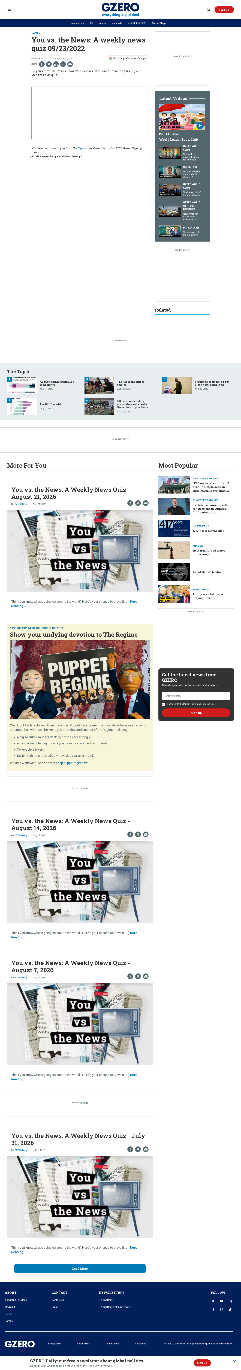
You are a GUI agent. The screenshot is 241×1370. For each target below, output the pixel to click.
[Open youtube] (221, 1300)
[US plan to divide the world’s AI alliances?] (170, 171)
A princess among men (208, 530)
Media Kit (10, 1307)
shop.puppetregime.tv (71, 763)
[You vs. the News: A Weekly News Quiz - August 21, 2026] (80, 551)
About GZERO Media (207, 572)
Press (55, 1307)
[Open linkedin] (230, 1300)
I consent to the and (191, 704)
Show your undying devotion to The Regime (74, 634)
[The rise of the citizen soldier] (99, 385)
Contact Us (58, 1300)
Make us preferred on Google (129, 58)
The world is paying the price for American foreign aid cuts (191, 158)
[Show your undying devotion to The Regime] (80, 679)
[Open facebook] (213, 1309)
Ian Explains (191, 227)
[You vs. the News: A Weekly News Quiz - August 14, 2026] (80, 882)
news (41, 156)
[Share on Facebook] (42, 64)
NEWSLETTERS (111, 1292)
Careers (9, 1321)
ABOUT (11, 1292)
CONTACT (59, 1292)
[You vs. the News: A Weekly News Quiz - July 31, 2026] (80, 1197)
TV (91, 23)
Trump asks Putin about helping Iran (209, 596)
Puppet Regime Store (52, 628)
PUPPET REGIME (137, 23)
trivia (36, 156)
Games (35, 33)
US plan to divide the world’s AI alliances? (191, 174)
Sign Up (202, 1363)
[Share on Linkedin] (56, 64)
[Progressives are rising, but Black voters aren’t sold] (177, 385)
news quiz (78, 156)
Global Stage (159, 23)
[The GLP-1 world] (22, 406)
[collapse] (234, 1361)
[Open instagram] (221, 1309)
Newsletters (77, 23)
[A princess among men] (174, 528)
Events (8, 1314)
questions (49, 156)
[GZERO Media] (121, 10)
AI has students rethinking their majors (57, 383)
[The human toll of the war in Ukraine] (170, 189)
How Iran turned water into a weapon (209, 552)
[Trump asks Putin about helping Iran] (174, 593)
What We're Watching (205, 478)
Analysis (198, 546)
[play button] (182, 117)
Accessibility (83, 1343)
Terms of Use (208, 704)
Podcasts (117, 23)
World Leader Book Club (178, 139)
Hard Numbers (201, 526)
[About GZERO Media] (174, 572)
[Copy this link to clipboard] (63, 64)
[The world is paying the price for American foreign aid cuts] (170, 152)
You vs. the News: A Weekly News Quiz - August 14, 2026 (70, 824)
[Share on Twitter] (49, 64)
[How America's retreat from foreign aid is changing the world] (170, 210)
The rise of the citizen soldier (130, 383)
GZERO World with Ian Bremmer (192, 206)
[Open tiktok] (230, 1309)
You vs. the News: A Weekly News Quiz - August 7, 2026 (70, 966)
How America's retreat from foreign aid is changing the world (190, 219)
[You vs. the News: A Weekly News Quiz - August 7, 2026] (80, 1024)
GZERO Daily (20, 504)
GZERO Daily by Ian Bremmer (115, 1307)
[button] (224, 9)
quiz (32, 156)
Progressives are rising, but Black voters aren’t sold (212, 383)
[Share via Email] (70, 64)
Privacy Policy (190, 704)
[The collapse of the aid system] (170, 231)
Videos (102, 23)
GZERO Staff (40, 58)
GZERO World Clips (192, 148)
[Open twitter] (213, 1300)
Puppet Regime (169, 134)
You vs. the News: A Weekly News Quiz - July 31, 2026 (78, 1139)
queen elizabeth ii (64, 156)
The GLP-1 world (50, 404)
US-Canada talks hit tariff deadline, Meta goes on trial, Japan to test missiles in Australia (212, 488)
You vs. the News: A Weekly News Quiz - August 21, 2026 (70, 493)
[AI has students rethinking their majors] (22, 385)
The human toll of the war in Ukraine (192, 193)
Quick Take (190, 167)
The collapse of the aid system (191, 233)
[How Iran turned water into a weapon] (174, 550)
